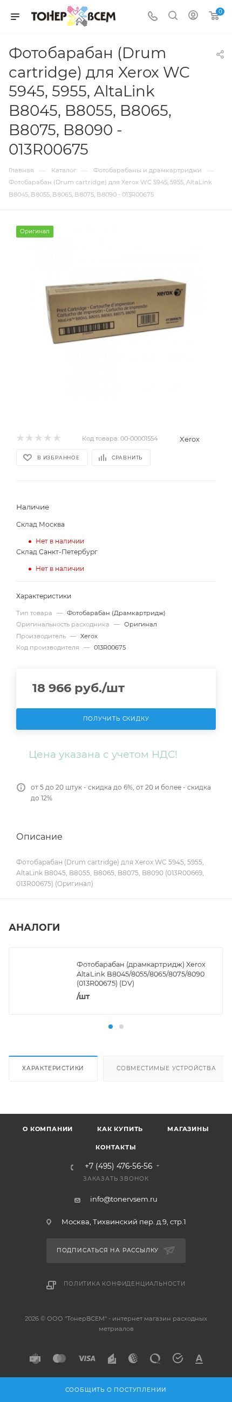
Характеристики (53, 1068)
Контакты (115, 1147)
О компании (48, 1129)
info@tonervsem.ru (124, 1199)
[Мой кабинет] (193, 16)
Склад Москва (40, 524)
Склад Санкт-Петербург (57, 552)
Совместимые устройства (166, 1068)
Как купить (120, 1129)
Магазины (188, 1129)
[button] (110, 1026)
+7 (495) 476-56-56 (118, 1166)
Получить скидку (116, 718)
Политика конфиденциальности (125, 1283)
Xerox (190, 439)
